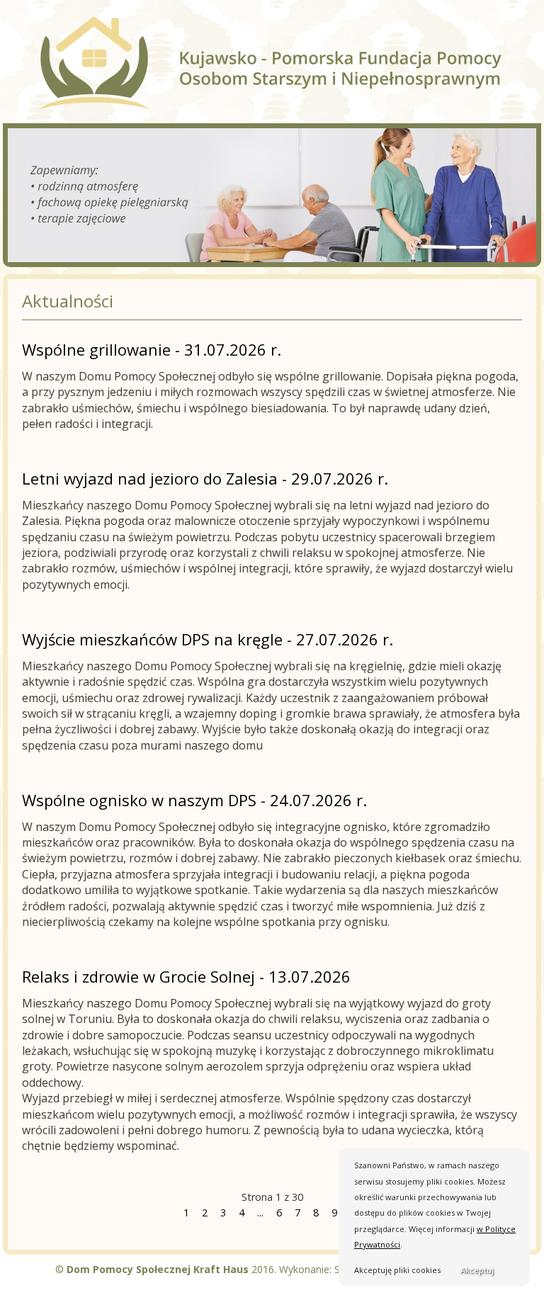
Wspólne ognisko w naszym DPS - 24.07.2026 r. (194, 799)
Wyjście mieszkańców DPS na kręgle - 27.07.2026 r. (207, 639)
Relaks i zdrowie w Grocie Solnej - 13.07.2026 (186, 976)
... (260, 1212)
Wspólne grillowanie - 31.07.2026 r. (151, 349)
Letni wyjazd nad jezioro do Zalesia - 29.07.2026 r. (205, 478)
